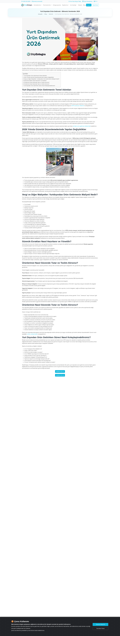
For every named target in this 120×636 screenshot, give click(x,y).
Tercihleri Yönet (100, 628)
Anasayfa (40, 14)
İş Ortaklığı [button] (73, 5)
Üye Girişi (95, 5)
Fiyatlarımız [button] (65, 5)
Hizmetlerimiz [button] (37, 5)
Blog (84, 5)
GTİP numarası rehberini (77, 105)
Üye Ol (88, 5)
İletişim (80, 5)
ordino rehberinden (32, 334)
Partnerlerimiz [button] (47, 5)
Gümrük (51, 14)
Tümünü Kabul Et (100, 624)
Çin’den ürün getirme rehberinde (81, 126)
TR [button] (96, 1)
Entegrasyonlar (57, 5)
